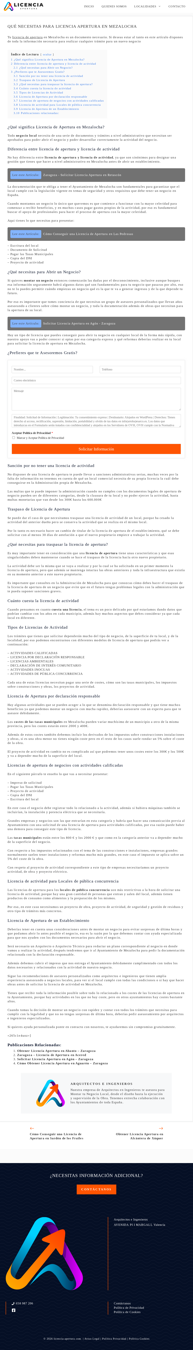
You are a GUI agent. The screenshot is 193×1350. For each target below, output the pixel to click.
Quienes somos (114, 6)
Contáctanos (122, 1303)
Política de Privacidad (129, 1307)
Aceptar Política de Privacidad (32, 433)
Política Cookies (139, 1338)
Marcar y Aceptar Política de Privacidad (40, 437)
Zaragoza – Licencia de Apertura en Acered (51, 1055)
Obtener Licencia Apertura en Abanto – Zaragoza (56, 1051)
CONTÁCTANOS (96, 1189)
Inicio (89, 6)
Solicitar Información (96, 449)
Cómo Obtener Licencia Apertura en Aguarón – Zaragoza (62, 1063)
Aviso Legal (92, 1338)
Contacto (176, 6)
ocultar (47, 54)
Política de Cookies (127, 1312)
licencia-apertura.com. (68, 1338)
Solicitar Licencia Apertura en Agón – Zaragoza (55, 1059)
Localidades (145, 6)
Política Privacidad (114, 1338)
